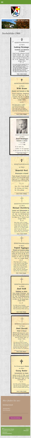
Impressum (4, 432)
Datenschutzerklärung (15, 418)
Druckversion (7, 429)
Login (27, 429)
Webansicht (26, 430)
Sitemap (12, 429)
